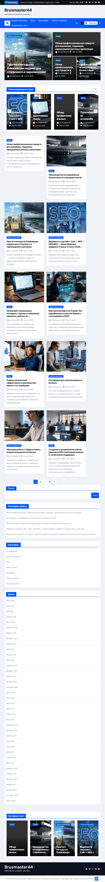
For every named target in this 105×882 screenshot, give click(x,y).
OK (96, 879)
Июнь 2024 (10, 703)
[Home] (7, 23)
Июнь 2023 (10, 747)
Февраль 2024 (11, 725)
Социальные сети (19, 25)
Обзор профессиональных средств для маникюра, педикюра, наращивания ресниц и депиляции (74, 46)
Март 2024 (10, 720)
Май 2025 (10, 649)
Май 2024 (10, 709)
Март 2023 (10, 763)
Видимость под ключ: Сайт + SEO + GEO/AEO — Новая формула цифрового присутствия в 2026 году (45, 529)
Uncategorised (11, 551)
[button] (99, 23)
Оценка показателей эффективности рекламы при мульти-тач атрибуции (21, 383)
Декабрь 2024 (11, 671)
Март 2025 (10, 660)
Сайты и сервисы (59, 20)
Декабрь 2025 (11, 638)
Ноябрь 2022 (11, 785)
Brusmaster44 (18, 10)
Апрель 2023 (11, 757)
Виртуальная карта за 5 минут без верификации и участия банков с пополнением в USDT (65, 313)
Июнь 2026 (10, 606)
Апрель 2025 (11, 655)
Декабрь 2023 (11, 730)
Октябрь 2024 (11, 682)
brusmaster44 (15, 76)
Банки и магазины (19, 20)
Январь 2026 (11, 633)
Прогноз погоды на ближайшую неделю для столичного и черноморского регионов (22, 244)
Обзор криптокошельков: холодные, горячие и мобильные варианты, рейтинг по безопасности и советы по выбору (50, 534)
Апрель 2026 (11, 617)
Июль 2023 (10, 741)
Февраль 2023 (11, 768)
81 (50, 482)
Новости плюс (11, 567)
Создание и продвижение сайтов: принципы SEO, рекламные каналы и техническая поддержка (66, 452)
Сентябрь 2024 (12, 687)
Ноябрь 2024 (11, 676)
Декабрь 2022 (11, 779)
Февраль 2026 (11, 628)
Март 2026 (10, 622)
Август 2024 (11, 693)
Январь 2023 (11, 774)
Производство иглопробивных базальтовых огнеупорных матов (88, 70)
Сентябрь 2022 (12, 795)
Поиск (11, 488)
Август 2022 (11, 801)
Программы (43, 20)
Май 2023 (10, 752)
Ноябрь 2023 (11, 736)
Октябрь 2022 (11, 790)
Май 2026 (10, 611)
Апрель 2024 (11, 714)
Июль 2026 (10, 601)
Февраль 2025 (11, 665)
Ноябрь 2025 (11, 644)
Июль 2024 (10, 698)
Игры (33, 20)
